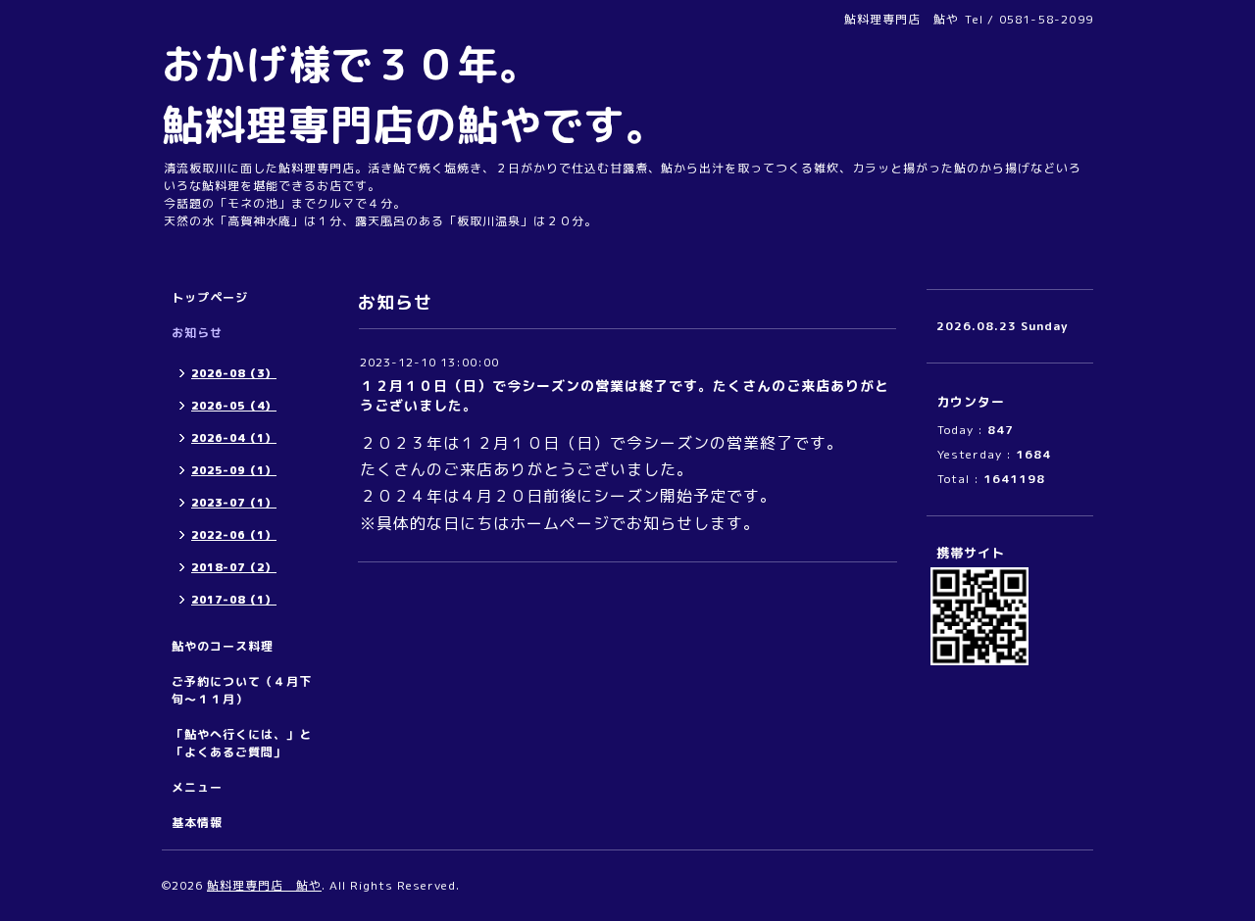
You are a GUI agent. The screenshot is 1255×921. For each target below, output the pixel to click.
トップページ (210, 297)
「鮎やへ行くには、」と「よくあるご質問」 (242, 743)
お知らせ (197, 332)
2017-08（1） (233, 599)
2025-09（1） (233, 470)
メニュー (197, 787)
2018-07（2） (233, 567)
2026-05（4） (233, 405)
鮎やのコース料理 (223, 646)
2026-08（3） (233, 373)
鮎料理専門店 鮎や (264, 885)
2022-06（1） (233, 535)
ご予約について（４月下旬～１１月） (242, 690)
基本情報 (197, 822)
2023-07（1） (233, 502)
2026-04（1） (233, 438)
